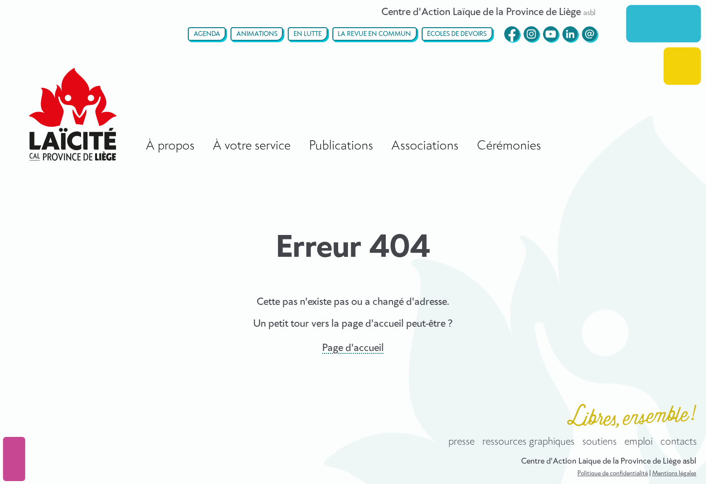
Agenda (207, 34)
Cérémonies (509, 146)
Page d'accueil (353, 348)
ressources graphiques (528, 442)
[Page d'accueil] (72, 114)
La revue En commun (374, 34)
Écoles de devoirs (457, 34)
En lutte (308, 34)
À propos (170, 146)
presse (461, 442)
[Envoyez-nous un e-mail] (589, 34)
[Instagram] (531, 34)
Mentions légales (674, 473)
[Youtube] (550, 34)
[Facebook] (512, 34)
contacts (678, 442)
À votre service (252, 146)
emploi (638, 442)
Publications (341, 146)
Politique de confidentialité (612, 473)
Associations (425, 146)
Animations (257, 34)
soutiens (599, 442)
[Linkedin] (570, 34)
